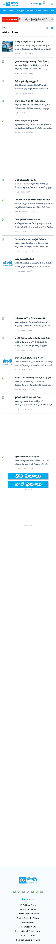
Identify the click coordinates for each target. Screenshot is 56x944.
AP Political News (28, 905)
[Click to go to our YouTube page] (32, 892)
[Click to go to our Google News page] (41, 892)
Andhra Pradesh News (28, 914)
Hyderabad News (28, 927)
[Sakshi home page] (28, 880)
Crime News (28, 922)
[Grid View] (47, 28)
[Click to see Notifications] (52, 3)
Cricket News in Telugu (28, 918)
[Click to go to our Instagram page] (28, 892)
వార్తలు (11, 11)
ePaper (35, 4)
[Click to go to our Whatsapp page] (19, 892)
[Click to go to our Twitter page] (23, 892)
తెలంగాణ (30, 11)
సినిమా (38, 11)
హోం (4, 11)
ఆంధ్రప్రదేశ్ (20, 11)
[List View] (52, 28)
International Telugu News (28, 931)
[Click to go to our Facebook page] (14, 892)
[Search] (40, 4)
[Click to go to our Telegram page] (37, 892)
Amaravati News (28, 909)
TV (48, 4)
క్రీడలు (46, 11)
